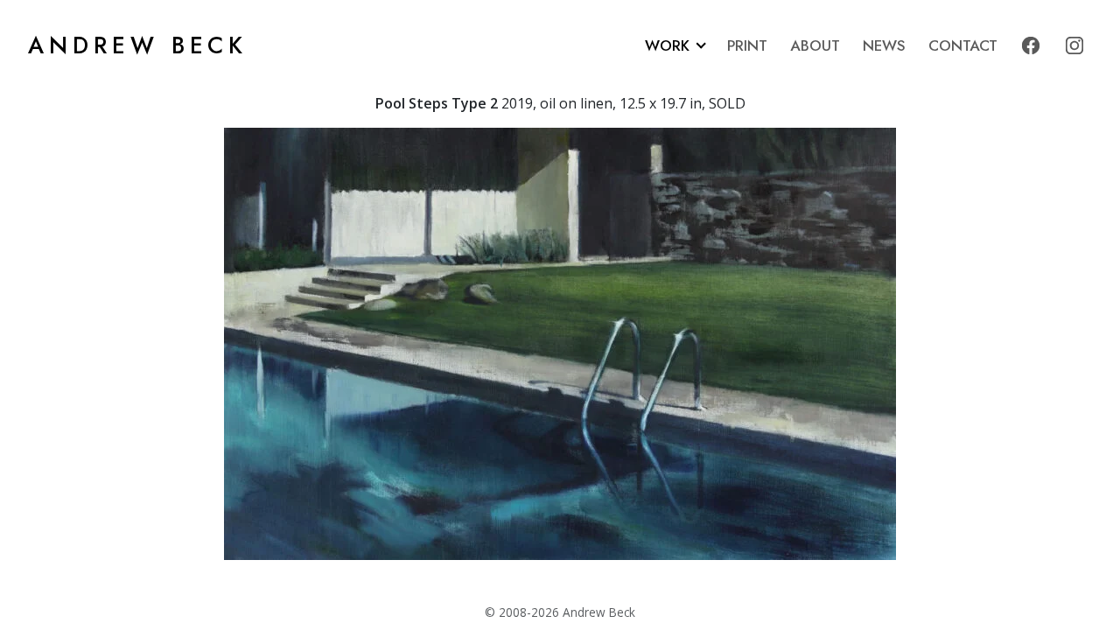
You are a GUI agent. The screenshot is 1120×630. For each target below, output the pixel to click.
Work (667, 45)
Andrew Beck (138, 45)
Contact (963, 45)
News (884, 45)
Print (747, 45)
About (815, 45)
